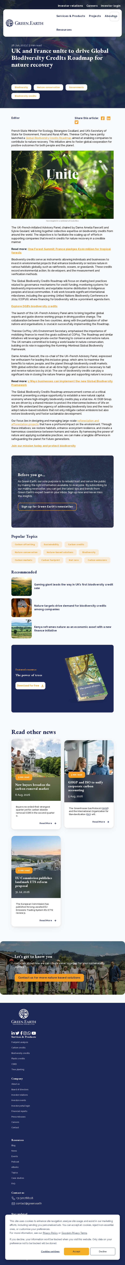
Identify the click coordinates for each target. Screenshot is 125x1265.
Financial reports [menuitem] (19, 1111)
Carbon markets (23, 560)
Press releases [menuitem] (18, 1117)
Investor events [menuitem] (18, 1100)
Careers (92, 5)
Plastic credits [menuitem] (18, 1058)
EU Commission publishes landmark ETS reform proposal (33, 882)
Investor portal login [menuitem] (20, 1106)
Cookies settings (50, 1251)
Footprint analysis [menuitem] (19, 1042)
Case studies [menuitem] (17, 1178)
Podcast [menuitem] (15, 1162)
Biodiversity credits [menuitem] (20, 1053)
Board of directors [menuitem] (19, 1089)
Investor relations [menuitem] (19, 1095)
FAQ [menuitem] (13, 1184)
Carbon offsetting (25, 544)
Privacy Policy (50, 1233)
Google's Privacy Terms (74, 1233)
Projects (95, 16)
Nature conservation (48, 87)
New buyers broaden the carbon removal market (32, 787)
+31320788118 (24, 1198)
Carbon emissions (97, 560)
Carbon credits (76, 544)
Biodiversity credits (25, 96)
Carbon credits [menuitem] (18, 1048)
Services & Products (70, 16)
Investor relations (70, 5)
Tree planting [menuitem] (17, 1069)
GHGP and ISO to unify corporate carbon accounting (85, 786)
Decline (103, 1251)
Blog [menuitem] (13, 1145)
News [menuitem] (14, 1151)
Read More (46, 823)
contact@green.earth (28, 1203)
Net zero (74, 560)
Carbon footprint (50, 560)
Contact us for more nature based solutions (49, 977)
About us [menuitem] (15, 1084)
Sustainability (51, 544)
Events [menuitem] (14, 1156)
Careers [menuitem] (15, 1122)
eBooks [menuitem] (14, 1167)
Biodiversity (21, 87)
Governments (76, 87)
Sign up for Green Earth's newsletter (47, 506)
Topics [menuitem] (14, 1173)
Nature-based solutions (60, 552)
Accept (76, 1251)
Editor (15, 118)
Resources (64, 29)
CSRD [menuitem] (14, 1064)
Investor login (110, 5)
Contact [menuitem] (15, 1127)
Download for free (28, 685)
